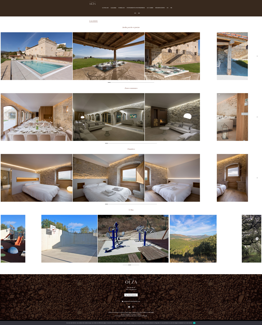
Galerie (113, 7)
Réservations (160, 7)
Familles (121, 7)
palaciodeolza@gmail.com (132, 301)
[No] (260, 323)
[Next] (257, 56)
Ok (194, 322)
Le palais (105, 7)
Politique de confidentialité (148, 312)
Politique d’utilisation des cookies (135, 312)
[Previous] (4, 56)
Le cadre (150, 7)
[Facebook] (129, 307)
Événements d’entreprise (136, 7)
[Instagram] (133, 307)
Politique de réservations (113, 312)
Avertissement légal (123, 312)
